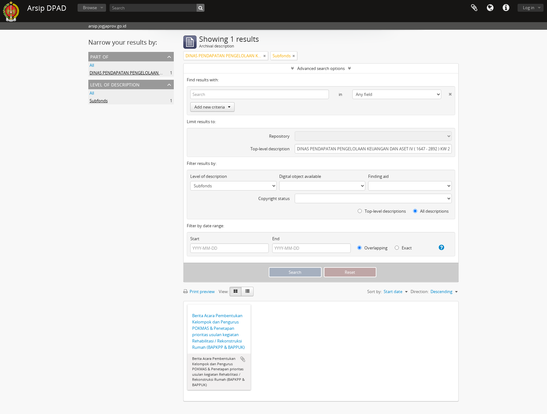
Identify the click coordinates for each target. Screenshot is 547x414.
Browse (90, 7)
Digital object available (300, 176)
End (276, 239)
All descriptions (434, 211)
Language (490, 8)
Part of (99, 56)
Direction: (420, 291)
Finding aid (378, 176)
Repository (279, 136)
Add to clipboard (243, 359)
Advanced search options (321, 68)
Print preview (202, 291)
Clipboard (474, 8)
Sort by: (374, 291)
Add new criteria (209, 107)
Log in (528, 7)
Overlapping (375, 248)
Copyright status (274, 198)
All (92, 65)
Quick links (506, 8)
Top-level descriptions (385, 211)
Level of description (115, 84)
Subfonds (99, 101)
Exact (406, 248)
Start (194, 239)
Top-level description (270, 149)
